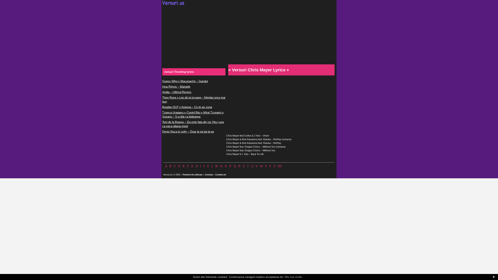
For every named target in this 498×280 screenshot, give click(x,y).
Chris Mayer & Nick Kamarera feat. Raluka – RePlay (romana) (258, 139)
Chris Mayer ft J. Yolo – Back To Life (245, 154)
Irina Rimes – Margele (176, 86)
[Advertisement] (249, 34)
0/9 (279, 166)
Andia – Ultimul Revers (176, 92)
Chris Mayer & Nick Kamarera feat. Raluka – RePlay (253, 143)
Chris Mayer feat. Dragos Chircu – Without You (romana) (256, 146)
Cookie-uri (220, 174)
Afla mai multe (293, 276)
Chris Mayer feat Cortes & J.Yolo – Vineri (247, 135)
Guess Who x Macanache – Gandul (185, 81)
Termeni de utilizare (192, 174)
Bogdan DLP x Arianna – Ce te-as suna (187, 107)
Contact (209, 174)
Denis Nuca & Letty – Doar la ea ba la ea (188, 131)
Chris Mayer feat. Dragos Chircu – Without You (250, 150)
